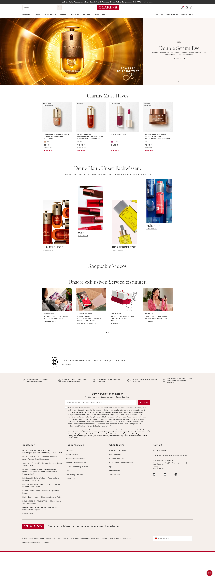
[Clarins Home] (107, 7)
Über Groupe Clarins (117, 450)
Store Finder (114, 471)
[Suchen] (59, 7)
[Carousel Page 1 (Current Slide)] (178, 81)
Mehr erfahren (66, 364)
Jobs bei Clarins (115, 475)
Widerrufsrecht (72, 454)
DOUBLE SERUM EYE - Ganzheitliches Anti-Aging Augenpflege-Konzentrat (40, 458)
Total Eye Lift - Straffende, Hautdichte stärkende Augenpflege (42, 464)
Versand (69, 450)
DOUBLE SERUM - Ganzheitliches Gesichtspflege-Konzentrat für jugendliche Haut (42, 452)
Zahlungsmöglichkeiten (75, 458)
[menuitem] (182, 7)
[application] (57, 308)
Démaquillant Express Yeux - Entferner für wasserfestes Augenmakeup (39, 509)
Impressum (47, 542)
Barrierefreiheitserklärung (120, 538)
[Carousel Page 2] (180, 81)
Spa (110, 467)
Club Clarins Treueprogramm (121, 463)
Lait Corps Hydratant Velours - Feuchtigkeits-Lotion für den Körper (41, 479)
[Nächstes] (211, 51)
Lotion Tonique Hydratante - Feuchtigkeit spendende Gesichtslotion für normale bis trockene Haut (39, 472)
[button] (209, 573)
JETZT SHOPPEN (179, 58)
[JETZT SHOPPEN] (71, 51)
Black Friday (27, 514)
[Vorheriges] (3, 51)
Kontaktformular (160, 450)
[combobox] (173, 538)
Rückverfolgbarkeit (117, 458)
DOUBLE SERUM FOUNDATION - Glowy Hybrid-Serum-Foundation (42, 502)
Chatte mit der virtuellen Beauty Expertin (170, 455)
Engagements (115, 454)
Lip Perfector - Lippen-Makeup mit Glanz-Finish (41, 497)
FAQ (67, 471)
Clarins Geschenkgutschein (77, 467)
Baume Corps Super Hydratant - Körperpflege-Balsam (41, 492)
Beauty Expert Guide (74, 475)
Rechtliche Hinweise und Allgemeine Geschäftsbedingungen (82, 538)
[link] (56, 250)
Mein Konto (70, 479)
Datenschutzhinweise (31, 542)
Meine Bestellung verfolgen (77, 463)
